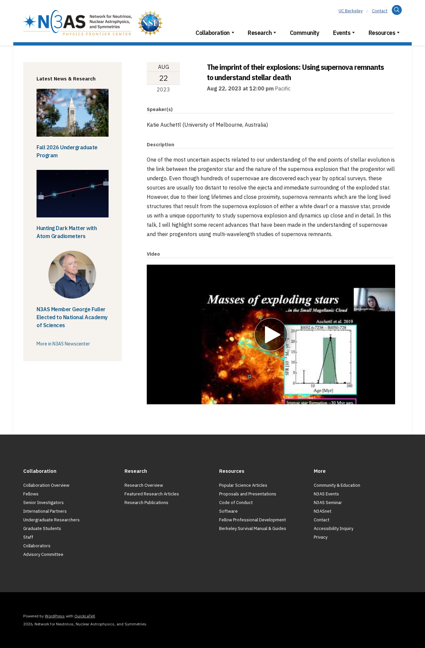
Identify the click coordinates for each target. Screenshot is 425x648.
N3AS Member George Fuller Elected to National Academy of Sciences (72, 317)
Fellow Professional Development (252, 520)
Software (228, 511)
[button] (271, 334)
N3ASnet (322, 511)
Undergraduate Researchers (51, 520)
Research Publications (146, 502)
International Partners (45, 511)
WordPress (55, 615)
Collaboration (213, 33)
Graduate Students (42, 528)
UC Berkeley (351, 11)
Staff (28, 537)
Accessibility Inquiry (333, 528)
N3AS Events (326, 494)
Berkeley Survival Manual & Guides (252, 528)
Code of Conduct (236, 502)
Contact (379, 11)
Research (260, 33)
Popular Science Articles (243, 485)
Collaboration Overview (46, 485)
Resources (382, 33)
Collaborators (36, 546)
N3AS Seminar (328, 502)
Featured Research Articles (152, 494)
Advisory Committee (43, 554)
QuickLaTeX (84, 615)
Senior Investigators (43, 502)
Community (304, 33)
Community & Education (337, 485)
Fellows (31, 494)
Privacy (320, 537)
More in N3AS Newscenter (63, 344)
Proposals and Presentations (247, 494)
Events (341, 33)
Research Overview (144, 485)
